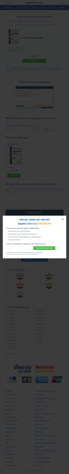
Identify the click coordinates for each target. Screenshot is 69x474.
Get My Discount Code (44, 248)
